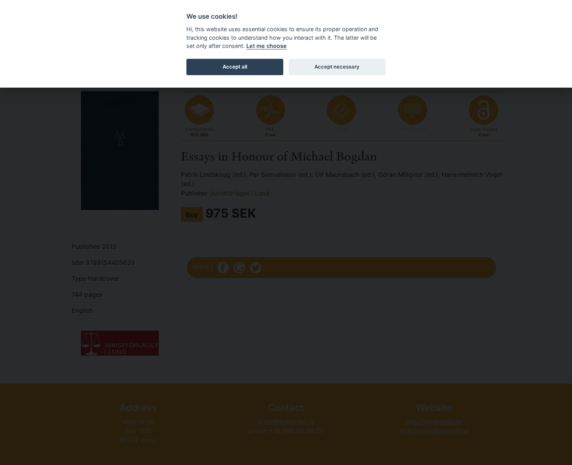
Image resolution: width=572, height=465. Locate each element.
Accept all (235, 66)
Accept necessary (337, 66)
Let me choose (266, 45)
